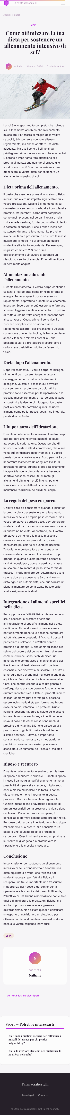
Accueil (7, 14)
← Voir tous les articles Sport (21, 995)
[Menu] (63, 3)
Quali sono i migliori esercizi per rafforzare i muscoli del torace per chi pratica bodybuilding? (34, 1039)
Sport (17, 14)
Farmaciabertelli (35, 1084)
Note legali (28, 1095)
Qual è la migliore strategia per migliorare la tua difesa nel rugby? (34, 1052)
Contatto (43, 1095)
